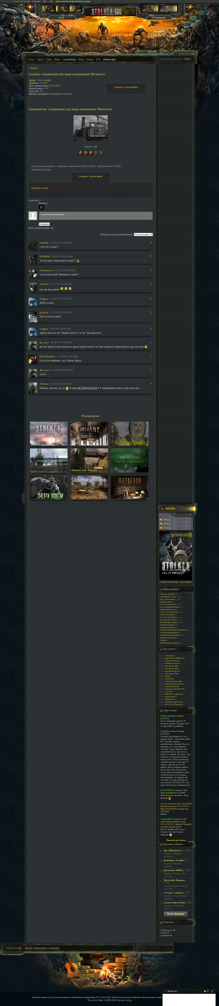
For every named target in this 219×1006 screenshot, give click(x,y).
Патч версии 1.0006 (171, 668)
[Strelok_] (33, 316)
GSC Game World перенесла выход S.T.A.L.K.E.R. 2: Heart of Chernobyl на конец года (175, 806)
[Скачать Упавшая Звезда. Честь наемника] (130, 471)
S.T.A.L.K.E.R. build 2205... (169, 612)
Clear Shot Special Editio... (169, 620)
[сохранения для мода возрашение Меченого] (91, 128)
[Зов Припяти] (149, 11)
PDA (45, 1)
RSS (51, 1)
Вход (61, 17)
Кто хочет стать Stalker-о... (169, 617)
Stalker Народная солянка (173, 681)
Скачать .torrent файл (126, 87)
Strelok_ (45, 312)
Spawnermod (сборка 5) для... (174, 684)
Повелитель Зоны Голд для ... (174, 702)
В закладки (36, 1)
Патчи (81, 59)
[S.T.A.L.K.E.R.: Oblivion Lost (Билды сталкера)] (48, 11)
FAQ (98, 59)
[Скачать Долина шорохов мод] (89, 498)
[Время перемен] (49, 471)
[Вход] (41, 207)
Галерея (90, 59)
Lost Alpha (169, 691)
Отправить (44, 224)
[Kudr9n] (33, 245)
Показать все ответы (175, 840)
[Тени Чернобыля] (62, 11)
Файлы (57, 59)
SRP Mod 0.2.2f (170, 699)
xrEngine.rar (170, 656)
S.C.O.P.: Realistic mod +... (169, 604)
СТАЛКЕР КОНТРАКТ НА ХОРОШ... (173, 630)
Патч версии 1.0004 (171, 674)
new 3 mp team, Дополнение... (170, 607)
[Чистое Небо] (76, 11)
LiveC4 (45, 342)
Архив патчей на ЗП (172, 686)
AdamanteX (47, 270)
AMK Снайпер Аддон (167, 609)
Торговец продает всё (172, 671)
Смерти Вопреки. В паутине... (170, 643)
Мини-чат (171, 991)
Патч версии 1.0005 (171, 666)
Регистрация (159, 17)
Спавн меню (169, 679)
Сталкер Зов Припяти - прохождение (175, 582)
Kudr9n (45, 242)
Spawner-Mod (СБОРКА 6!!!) (175, 658)
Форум (40, 59)
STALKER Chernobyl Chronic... (171, 635)
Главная (31, 59)
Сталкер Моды (69, 59)
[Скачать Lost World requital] (130, 445)
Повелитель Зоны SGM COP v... (175, 689)
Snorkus (45, 284)
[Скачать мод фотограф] (130, 498)
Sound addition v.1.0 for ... (169, 597)
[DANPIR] (33, 259)
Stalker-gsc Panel (166, 602)
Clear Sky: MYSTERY (167, 594)
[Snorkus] (33, 286)
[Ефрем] (33, 301)
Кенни (46, 384)
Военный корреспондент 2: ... (170, 622)
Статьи (49, 59)
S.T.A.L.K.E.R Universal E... (174, 704)
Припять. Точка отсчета (168, 638)
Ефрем (45, 298)
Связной (163, 640)
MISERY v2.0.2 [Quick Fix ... (174, 694)
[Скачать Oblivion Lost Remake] (89, 471)
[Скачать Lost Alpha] (49, 445)
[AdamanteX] (33, 273)
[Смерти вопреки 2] (49, 498)
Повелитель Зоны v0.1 (172, 661)
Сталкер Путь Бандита (167, 627)
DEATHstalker (48, 356)
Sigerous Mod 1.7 (171, 697)
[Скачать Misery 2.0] (89, 445)
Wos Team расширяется (173, 791)
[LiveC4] (33, 345)
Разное (33, 68)
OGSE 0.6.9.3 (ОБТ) (167, 615)
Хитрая (180, 716)
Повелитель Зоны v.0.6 (172, 663)
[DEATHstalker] (33, 359)
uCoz (129, 1000)
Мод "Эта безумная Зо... (168, 599)
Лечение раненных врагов (169, 633)
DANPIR (46, 256)
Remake (167, 676)
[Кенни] (33, 388)
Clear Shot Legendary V (168, 625)
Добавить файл (109, 59)
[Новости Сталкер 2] (168, 11)
